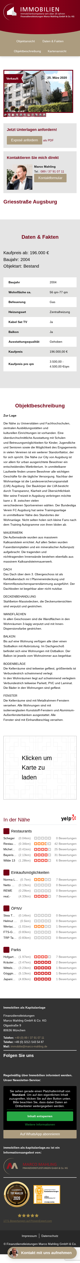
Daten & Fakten (53, 41)
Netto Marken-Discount (10, 885)
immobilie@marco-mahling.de (29, 1046)
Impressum (29, 1236)
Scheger (9, 838)
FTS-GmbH (10, 932)
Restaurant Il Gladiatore (10, 843)
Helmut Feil (11, 921)
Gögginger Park (10, 973)
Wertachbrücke (10, 926)
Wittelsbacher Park (10, 968)
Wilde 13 (9, 860)
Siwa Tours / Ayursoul (10, 915)
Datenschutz (49, 1236)
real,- (6, 896)
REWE (7, 890)
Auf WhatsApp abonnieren (40, 1134)
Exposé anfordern (24, 140)
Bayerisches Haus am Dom (10, 855)
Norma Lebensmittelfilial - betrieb (11, 879)
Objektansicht (25, 41)
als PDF (48, 140)
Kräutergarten (10, 962)
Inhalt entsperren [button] (40, 1116)
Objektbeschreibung (27, 51)
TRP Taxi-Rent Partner (10, 937)
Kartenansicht (57, 51)
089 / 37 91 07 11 (52, 171)
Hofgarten (10, 956)
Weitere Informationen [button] (40, 1124)
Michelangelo (10, 849)
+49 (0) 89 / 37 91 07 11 (29, 1037)
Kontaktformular (50, 178)
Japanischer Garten (10, 979)
